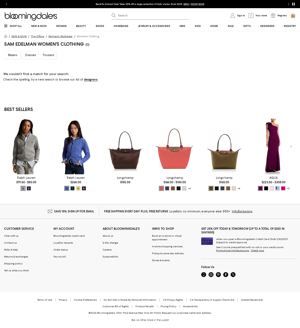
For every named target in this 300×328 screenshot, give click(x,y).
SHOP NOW (197, 4)
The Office (37, 36)
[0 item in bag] (293, 15)
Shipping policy (13, 263)
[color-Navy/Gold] (167, 188)
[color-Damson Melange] (84, 188)
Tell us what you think (16, 270)
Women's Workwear (60, 36)
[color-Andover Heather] (23, 188)
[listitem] (150, 4)
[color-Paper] (184, 188)
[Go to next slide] (288, 4)
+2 (288, 188)
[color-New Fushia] (283, 188)
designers (91, 79)
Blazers (13, 55)
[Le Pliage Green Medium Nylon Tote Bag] (125, 146)
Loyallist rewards (63, 242)
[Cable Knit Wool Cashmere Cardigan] (75, 146)
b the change (110, 242)
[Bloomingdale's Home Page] (31, 16)
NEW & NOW (19, 36)
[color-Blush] (272, 188)
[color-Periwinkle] (278, 188)
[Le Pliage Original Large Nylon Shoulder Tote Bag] (174, 146)
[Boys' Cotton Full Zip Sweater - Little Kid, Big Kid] (26, 146)
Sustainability (110, 256)
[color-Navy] (29, 188)
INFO (186, 4)
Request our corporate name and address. (186, 312)
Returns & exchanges (16, 256)
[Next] (291, 146)
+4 (239, 188)
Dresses (30, 55)
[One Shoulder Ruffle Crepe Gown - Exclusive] (273, 146)
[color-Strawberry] (161, 188)
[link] (26, 183)
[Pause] (293, 4)
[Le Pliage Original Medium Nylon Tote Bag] (224, 146)
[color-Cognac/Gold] (173, 188)
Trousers (48, 55)
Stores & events (161, 260)
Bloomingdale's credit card (69, 235)
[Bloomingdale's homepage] (6, 36)
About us (108, 235)
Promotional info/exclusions (232, 250)
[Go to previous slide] (6, 4)
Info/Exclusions (242, 211)
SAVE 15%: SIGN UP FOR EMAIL (74, 211)
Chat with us (11, 235)
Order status (60, 249)
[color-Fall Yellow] (78, 188)
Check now (257, 250)
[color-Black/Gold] (179, 188)
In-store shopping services (167, 246)
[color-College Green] (72, 188)
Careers (107, 249)
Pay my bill (59, 256)
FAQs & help (11, 249)
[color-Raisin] (260, 188)
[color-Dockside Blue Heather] (67, 188)
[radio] (23, 188)
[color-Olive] (211, 188)
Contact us (10, 242)
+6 (189, 188)
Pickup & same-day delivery (168, 253)
